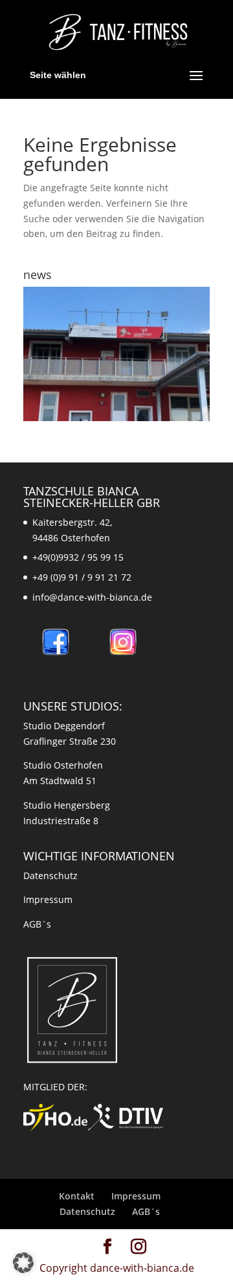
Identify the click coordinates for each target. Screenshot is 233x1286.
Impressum (47, 899)
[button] (23, 1262)
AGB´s (37, 924)
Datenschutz (50, 875)
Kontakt (76, 1196)
